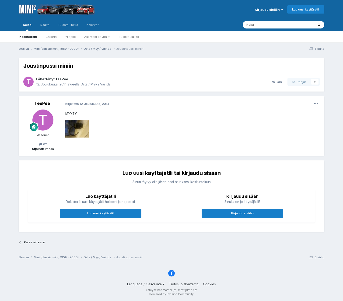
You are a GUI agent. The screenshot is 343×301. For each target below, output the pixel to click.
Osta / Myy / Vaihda (95, 84)
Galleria (51, 37)
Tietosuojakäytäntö (184, 284)
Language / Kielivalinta (145, 284)
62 (44, 144)
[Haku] (319, 24)
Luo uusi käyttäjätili (305, 9)
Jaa (278, 82)
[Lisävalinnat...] (316, 103)
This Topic (300, 24)
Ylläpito (70, 37)
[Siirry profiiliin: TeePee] (28, 82)
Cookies (209, 284)
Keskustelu (28, 37)
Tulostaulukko (129, 37)
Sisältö (44, 25)
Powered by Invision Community (171, 294)
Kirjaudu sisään (268, 9)
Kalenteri (93, 25)
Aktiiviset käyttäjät (97, 37)
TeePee (61, 79)
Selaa (27, 25)
